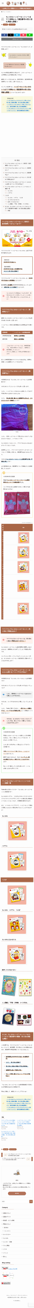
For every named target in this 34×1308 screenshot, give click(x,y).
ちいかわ (5, 24)
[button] (4, 35)
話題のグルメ (7, 1213)
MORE (17, 1193)
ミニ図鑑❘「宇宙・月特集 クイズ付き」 (19, 204)
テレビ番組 (6, 1245)
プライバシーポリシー (22, 1295)
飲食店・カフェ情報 (8, 1220)
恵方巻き (6, 1227)
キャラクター (7, 1234)
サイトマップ (14, 1295)
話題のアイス (7, 1216)
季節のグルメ (7, 1224)
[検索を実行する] (31, 1201)
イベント (5, 1253)
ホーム (8, 1295)
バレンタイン (7, 1231)
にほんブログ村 (13, 1268)
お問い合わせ (23, 1297)
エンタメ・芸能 (7, 1242)
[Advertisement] (17, 135)
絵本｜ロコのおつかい (13, 201)
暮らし (5, 1256)
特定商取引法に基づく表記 (13, 1297)
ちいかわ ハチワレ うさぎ (15, 197)
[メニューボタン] (2, 3)
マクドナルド (12, 24)
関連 (9, 210)
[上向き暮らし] (17, 3)
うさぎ (7, 195)
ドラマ (5, 1249)
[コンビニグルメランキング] (5, 1284)
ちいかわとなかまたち (13, 199)
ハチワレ (10, 193)
